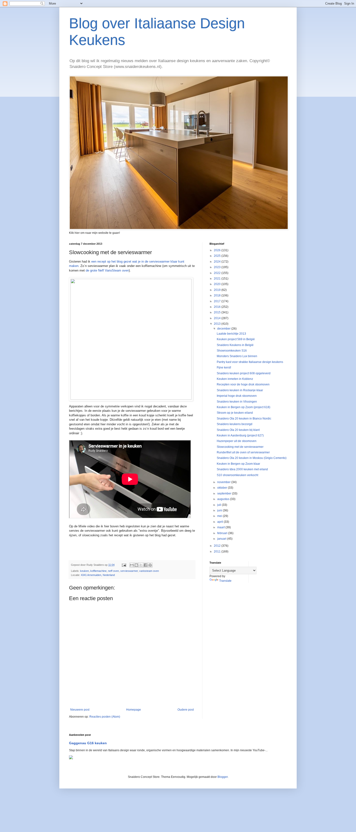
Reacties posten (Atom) (104, 716)
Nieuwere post (79, 709)
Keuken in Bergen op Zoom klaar (238, 463)
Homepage (133, 709)
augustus (223, 499)
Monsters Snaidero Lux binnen (237, 356)
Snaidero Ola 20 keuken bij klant (238, 430)
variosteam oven (149, 570)
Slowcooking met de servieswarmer (240, 447)
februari (222, 533)
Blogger (222, 777)
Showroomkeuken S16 (232, 350)
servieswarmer (129, 570)
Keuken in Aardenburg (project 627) (240, 435)
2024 (217, 261)
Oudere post (186, 709)
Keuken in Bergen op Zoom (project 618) (243, 407)
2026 (217, 250)
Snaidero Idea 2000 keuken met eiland (242, 469)
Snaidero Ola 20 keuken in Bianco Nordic (244, 418)
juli (219, 505)
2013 (217, 323)
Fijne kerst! (224, 367)
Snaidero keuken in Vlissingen (237, 401)
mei (220, 516)
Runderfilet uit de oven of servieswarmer (243, 452)
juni (220, 510)
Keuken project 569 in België (236, 339)
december (224, 328)
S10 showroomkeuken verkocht (237, 475)
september (224, 493)
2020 (217, 284)
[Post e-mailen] (124, 564)
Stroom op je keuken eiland (235, 412)
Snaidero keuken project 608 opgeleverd (244, 373)
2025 (217, 256)
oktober (222, 487)
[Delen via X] (141, 565)
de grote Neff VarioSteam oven (107, 270)
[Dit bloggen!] (136, 565)
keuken (84, 570)
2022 (217, 273)
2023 (217, 267)
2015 (217, 312)
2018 (217, 295)
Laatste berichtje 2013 (231, 333)
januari (222, 538)
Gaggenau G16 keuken (88, 743)
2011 (217, 551)
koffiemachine (98, 570)
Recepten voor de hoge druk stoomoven (243, 384)
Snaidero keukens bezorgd (234, 424)
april (220, 521)
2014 (217, 318)
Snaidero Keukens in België (235, 345)
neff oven (113, 570)
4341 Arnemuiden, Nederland (98, 575)
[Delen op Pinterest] (150, 565)
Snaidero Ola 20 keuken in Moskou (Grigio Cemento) (251, 458)
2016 (217, 307)
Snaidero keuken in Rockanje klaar (240, 390)
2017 (217, 301)
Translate (225, 580)
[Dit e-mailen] (131, 565)
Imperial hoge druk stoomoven (237, 396)
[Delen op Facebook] (145, 565)
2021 (217, 278)
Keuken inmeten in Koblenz (235, 379)
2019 (217, 290)
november (224, 482)
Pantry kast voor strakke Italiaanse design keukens (250, 362)
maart (221, 527)
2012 (217, 545)
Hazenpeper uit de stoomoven (236, 441)
